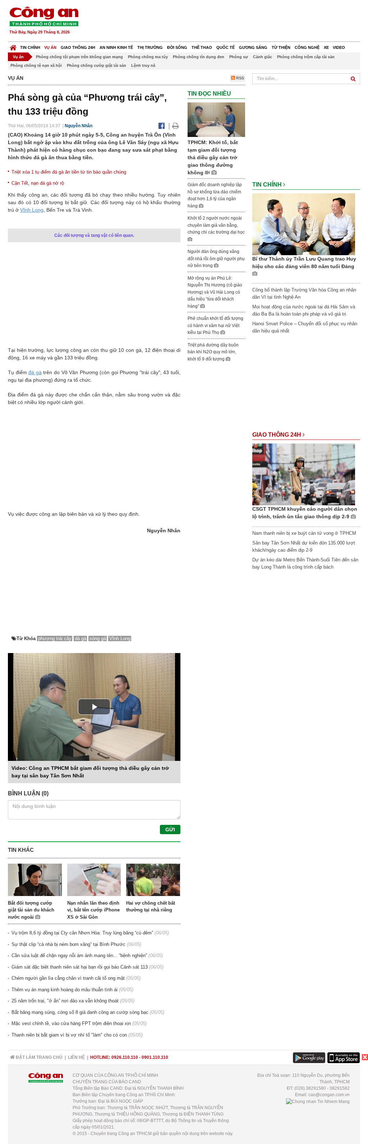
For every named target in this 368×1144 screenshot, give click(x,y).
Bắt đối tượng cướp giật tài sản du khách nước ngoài (31, 910)
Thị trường (150, 47)
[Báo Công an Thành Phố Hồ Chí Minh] (13, 45)
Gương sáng (253, 47)
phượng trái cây (55, 638)
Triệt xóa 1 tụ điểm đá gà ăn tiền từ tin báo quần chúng (69, 172)
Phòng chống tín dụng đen (198, 57)
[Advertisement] (229, 21)
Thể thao (202, 47)
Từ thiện (281, 47)
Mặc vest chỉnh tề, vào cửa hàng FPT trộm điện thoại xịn (71, 1023)
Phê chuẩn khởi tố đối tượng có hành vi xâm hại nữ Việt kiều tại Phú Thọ (215, 325)
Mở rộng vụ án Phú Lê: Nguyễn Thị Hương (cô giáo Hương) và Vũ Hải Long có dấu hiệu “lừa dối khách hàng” (215, 292)
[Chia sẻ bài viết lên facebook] (161, 125)
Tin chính (30, 47)
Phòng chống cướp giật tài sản (96, 65)
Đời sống (177, 47)
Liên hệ (76, 1057)
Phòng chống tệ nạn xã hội (36, 65)
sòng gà (97, 638)
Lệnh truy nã (143, 65)
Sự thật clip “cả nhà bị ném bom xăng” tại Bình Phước (68, 944)
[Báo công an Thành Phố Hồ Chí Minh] (44, 16)
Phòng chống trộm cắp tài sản (306, 57)
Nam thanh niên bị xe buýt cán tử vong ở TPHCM (304, 533)
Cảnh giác (262, 57)
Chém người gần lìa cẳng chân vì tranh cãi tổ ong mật (68, 978)
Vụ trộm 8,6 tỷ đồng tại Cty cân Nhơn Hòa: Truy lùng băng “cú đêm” (82, 933)
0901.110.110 (155, 1057)
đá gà (35, 372)
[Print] (175, 125)
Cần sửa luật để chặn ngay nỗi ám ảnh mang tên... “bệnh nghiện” (79, 955)
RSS (239, 78)
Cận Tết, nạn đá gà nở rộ (38, 183)
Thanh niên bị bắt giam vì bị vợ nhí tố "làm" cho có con (69, 1035)
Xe (326, 47)
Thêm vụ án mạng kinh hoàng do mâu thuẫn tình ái (65, 989)
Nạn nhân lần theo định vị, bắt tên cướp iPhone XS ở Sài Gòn (93, 910)
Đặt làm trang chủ (39, 1057)
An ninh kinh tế (116, 47)
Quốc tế (225, 47)
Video (339, 47)
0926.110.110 (124, 1057)
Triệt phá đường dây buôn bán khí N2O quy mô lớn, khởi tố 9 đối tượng (213, 352)
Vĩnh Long (31, 210)
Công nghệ (307, 47)
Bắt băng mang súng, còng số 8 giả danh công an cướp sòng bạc (80, 1012)
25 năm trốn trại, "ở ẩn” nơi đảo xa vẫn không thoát (65, 1000)
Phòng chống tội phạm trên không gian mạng (79, 57)
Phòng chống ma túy (148, 57)
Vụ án (50, 47)
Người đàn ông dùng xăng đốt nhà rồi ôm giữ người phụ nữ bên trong (216, 258)
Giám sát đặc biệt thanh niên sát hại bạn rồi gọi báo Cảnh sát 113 (80, 967)
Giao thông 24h (78, 47)
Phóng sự (238, 57)
